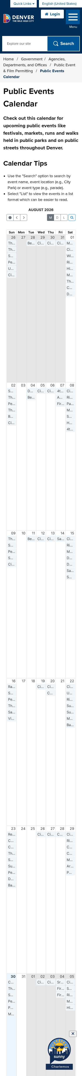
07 (62, 385)
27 (23, 237)
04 (33, 385)
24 (23, 828)
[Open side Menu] (73, 18)
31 (62, 237)
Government (31, 59)
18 (33, 681)
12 (43, 533)
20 (52, 681)
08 (72, 385)
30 (52, 237)
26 (13, 237)
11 (33, 533)
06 (52, 385)
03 (23, 385)
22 (72, 681)
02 (13, 385)
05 (42, 385)
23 (13, 828)
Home (8, 59)
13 (53, 533)
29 (42, 237)
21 (62, 681)
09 (13, 533)
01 (72, 237)
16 (14, 681)
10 (23, 533)
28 (33, 237)
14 (62, 533)
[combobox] (60, 3)
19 (43, 681)
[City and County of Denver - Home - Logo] (18, 18)
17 (23, 681)
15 (72, 533)
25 (33, 828)
